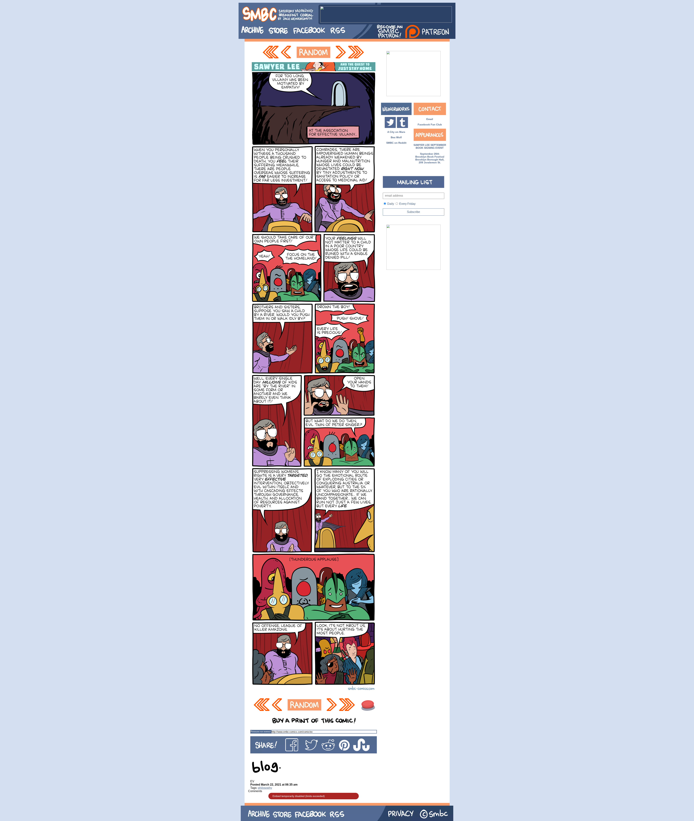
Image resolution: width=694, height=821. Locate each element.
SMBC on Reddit (396, 142)
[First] (270, 52)
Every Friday (407, 203)
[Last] (356, 52)
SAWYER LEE (422, 144)
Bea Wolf (396, 137)
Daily (390, 203)
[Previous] (287, 52)
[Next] (340, 52)
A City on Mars (396, 131)
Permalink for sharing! (261, 731)
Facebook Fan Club (430, 124)
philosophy (265, 787)
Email (429, 119)
